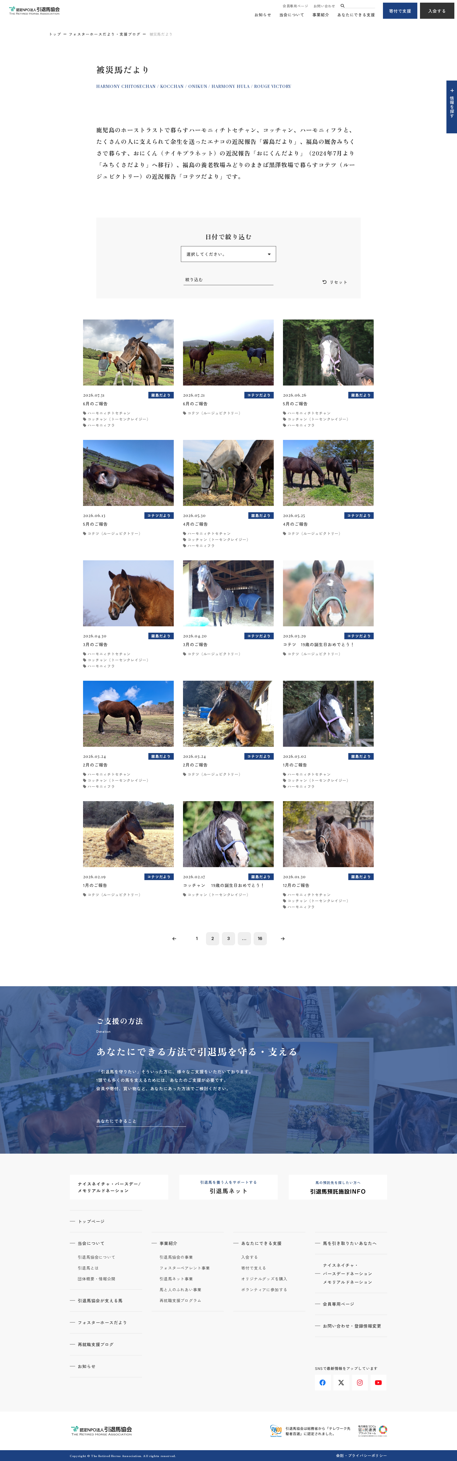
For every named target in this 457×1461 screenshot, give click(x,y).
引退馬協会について (97, 1257)
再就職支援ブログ (96, 1344)
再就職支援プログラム (180, 1300)
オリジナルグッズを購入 (264, 1278)
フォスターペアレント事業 (184, 1268)
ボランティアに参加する (264, 1289)
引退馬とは (88, 1268)
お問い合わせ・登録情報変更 (352, 1326)
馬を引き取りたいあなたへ (350, 1243)
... (244, 938)
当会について (291, 14)
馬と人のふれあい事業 (180, 1289)
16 (260, 938)
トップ (55, 34)
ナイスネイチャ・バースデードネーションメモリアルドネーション (347, 1273)
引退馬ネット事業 (176, 1278)
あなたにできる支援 (356, 14)
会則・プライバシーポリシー (361, 1455)
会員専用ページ (295, 6)
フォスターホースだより (102, 1322)
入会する (437, 11)
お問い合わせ (324, 6)
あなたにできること (116, 1121)
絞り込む (194, 279)
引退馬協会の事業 (176, 1257)
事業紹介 (320, 14)
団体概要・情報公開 (97, 1278)
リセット (339, 282)
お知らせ (262, 14)
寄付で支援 (400, 11)
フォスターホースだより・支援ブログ (105, 34)
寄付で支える (253, 1268)
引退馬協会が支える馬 (100, 1300)
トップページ (91, 1221)
